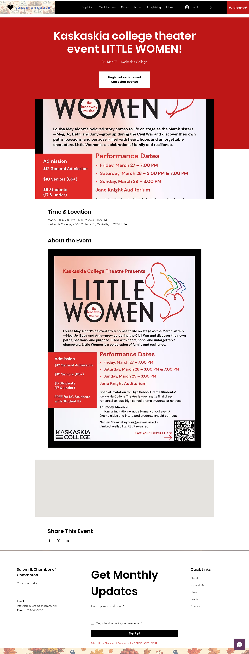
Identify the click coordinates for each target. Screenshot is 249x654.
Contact (195, 606)
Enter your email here (107, 606)
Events (194, 599)
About (194, 578)
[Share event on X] (58, 540)
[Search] (210, 7)
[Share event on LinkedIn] (67, 540)
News (193, 592)
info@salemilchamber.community (37, 605)
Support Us (197, 585)
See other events (124, 82)
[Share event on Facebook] (49, 540)
